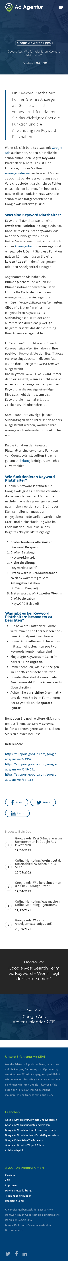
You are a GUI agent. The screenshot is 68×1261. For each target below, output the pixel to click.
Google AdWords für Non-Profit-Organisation (32, 1135)
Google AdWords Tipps (34, 43)
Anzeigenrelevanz (18, 173)
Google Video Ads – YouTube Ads (24, 1140)
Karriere (10, 1175)
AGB (7, 1180)
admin (29, 63)
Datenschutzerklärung (18, 1190)
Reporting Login (15, 1200)
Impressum (11, 1185)
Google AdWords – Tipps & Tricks (24, 1145)
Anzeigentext (24, 246)
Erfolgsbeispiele (14, 1150)
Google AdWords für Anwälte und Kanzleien (31, 1119)
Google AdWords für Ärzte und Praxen (27, 1125)
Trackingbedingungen (18, 1195)
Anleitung (24, 461)
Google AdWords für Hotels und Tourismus (30, 1130)
